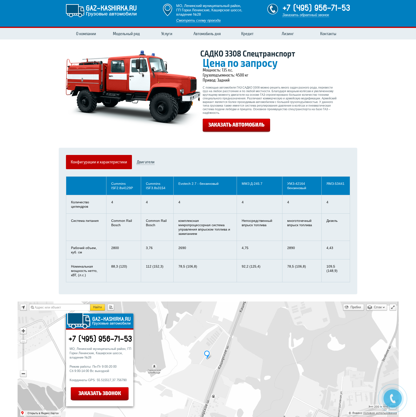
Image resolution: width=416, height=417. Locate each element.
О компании (86, 33)
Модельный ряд (126, 33)
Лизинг (288, 33)
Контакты (328, 33)
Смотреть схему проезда (198, 20)
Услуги (166, 33)
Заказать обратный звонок (305, 15)
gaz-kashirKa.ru (101, 10)
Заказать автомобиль (236, 125)
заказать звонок (100, 394)
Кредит (247, 33)
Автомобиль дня (207, 33)
